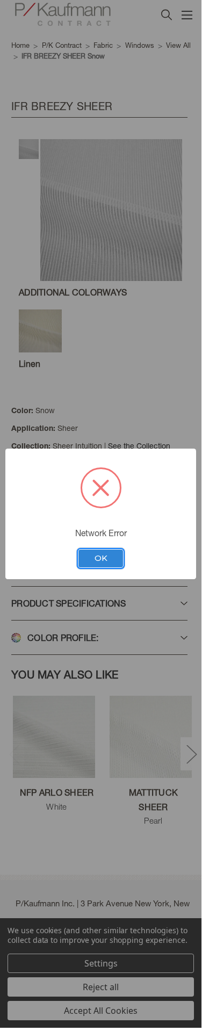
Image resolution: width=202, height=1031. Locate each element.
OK (101, 558)
